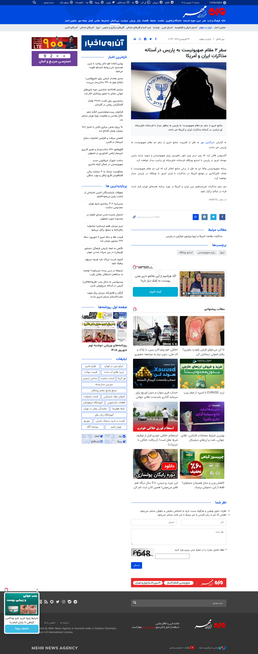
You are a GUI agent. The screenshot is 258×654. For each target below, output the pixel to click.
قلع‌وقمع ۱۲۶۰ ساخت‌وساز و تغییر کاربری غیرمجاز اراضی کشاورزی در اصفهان (102, 151)
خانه (224, 21)
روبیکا (97, 2)
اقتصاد (145, 21)
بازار (138, 21)
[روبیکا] (51, 602)
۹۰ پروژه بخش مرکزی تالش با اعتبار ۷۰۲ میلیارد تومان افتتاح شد (102, 129)
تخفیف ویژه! (22, 629)
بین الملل (220, 39)
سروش (156, 2)
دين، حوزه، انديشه (192, 21)
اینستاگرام (122, 2)
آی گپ (144, 2)
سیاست (124, 21)
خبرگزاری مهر (208, 142)
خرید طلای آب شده (114, 372)
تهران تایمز (116, 427)
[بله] (69, 602)
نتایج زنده (79, 2)
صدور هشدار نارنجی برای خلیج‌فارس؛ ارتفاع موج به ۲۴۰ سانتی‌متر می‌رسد (104, 80)
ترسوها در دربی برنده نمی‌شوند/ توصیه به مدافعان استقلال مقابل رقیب (103, 273)
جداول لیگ (64, 2)
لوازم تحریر (90, 366)
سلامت (161, 21)
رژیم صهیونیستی (206, 253)
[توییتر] (57, 602)
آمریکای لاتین (71, 27)
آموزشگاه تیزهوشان (93, 403)
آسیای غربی (167, 27)
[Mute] (189, 293)
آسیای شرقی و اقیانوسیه (186, 27)
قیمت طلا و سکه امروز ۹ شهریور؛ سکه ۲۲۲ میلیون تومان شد (103, 239)
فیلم (90, 21)
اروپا (98, 27)
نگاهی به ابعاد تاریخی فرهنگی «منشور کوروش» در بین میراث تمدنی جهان (103, 250)
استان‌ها (105, 21)
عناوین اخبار (220, 27)
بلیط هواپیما (118, 409)
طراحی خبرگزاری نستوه (209, 647)
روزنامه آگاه (93, 427)
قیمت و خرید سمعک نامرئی (110, 421)
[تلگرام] (75, 602)
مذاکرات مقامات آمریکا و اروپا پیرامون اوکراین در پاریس (194, 236)
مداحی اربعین (90, 378)
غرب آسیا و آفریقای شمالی (138, 27)
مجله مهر (82, 21)
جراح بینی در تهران (113, 366)
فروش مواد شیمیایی (114, 397)
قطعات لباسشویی (116, 403)
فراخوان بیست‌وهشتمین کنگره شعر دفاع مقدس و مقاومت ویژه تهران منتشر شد (102, 116)
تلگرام (167, 2)
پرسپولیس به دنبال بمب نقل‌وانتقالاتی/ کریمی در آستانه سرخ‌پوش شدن (102, 284)
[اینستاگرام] (63, 602)
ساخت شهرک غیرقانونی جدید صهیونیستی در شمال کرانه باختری (105, 162)
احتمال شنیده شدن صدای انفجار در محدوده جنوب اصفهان (104, 217)
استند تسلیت (107, 378)
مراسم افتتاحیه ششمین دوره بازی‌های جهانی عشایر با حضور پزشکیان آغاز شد (103, 92)
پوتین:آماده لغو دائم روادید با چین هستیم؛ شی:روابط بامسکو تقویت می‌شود (105, 67)
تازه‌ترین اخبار (117, 57)
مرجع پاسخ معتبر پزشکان (104, 391)
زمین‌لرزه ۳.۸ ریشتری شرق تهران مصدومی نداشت (106, 206)
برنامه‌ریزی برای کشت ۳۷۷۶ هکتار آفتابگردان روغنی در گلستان (105, 103)
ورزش (132, 21)
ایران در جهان (205, 27)
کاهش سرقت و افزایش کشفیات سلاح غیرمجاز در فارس (103, 140)
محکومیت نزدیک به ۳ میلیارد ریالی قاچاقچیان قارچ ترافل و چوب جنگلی (105, 174)
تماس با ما (49, 623)
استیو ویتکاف (186, 253)
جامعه (153, 21)
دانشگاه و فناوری (174, 21)
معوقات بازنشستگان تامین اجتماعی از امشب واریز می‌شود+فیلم (103, 195)
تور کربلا (122, 378)
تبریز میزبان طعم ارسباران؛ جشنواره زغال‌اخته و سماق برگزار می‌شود (105, 228)
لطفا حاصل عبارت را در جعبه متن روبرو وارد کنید (200, 550)
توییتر (108, 2)
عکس (97, 21)
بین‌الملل (115, 21)
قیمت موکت (90, 372)
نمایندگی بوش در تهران (95, 409)
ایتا (87, 2)
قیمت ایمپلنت (90, 397)
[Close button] (37, 590)
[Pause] (183, 293)
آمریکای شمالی (87, 27)
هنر (204, 21)
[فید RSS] (45, 602)
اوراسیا (156, 27)
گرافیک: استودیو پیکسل (180, 647)
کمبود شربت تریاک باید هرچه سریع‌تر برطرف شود (104, 261)
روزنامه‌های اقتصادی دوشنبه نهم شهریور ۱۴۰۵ (106, 347)
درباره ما (64, 623)
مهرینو (87, 421)
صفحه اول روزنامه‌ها (112, 307)
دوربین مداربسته (104, 385)
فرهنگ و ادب (213, 21)
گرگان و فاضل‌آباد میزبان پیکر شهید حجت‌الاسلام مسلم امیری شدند (105, 295)
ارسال (136, 565)
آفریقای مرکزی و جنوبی (113, 27)
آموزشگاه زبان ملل (104, 415)
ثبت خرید (155, 291)
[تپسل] (134, 267)
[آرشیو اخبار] (40, 602)
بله (133, 2)
